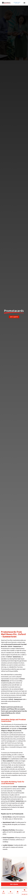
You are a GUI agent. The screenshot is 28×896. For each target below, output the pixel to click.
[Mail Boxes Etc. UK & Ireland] (10, 2)
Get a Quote (14, 316)
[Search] (24, 894)
